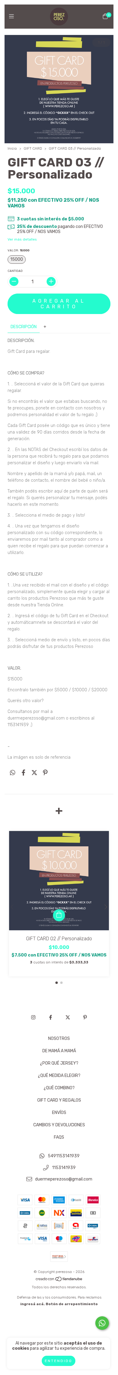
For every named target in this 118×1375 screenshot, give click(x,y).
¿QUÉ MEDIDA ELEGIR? (59, 1075)
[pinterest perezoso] (85, 1017)
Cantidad (15, 271)
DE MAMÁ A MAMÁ (59, 1050)
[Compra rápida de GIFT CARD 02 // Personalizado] (59, 915)
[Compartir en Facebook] (23, 773)
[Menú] (13, 16)
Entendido (58, 1361)
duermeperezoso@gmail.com (63, 1179)
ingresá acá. (32, 1304)
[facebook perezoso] (50, 1017)
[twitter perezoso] (68, 1017)
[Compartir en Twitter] (34, 773)
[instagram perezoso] (33, 1017)
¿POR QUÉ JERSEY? (59, 1063)
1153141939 (64, 1167)
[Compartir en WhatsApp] (13, 773)
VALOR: (18, 250)
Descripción (24, 326)
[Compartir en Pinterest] (45, 773)
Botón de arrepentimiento (72, 1304)
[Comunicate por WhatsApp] (102, 1323)
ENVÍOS (59, 1112)
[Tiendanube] (59, 1280)
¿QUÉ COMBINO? (59, 1087)
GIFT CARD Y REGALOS (59, 1100)
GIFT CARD (33, 148)
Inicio (12, 148)
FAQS (59, 1137)
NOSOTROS (59, 1038)
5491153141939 (64, 1156)
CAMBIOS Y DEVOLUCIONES (59, 1125)
